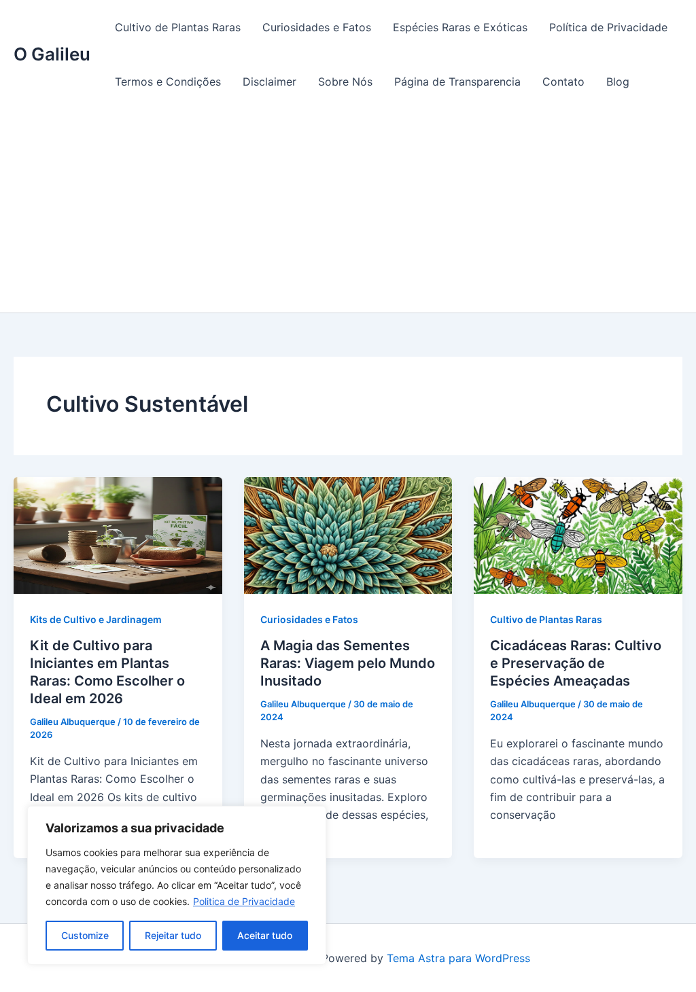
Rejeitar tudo (173, 935)
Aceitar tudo (264, 935)
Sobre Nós (345, 81)
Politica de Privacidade (244, 901)
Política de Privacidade (608, 27)
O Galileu (52, 54)
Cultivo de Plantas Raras (178, 27)
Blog (617, 81)
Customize (85, 935)
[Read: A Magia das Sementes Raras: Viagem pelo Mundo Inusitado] (348, 534)
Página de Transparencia (457, 81)
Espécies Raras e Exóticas (460, 27)
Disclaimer (269, 81)
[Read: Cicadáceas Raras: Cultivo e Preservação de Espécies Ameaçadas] (578, 534)
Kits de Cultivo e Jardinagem (96, 619)
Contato (563, 81)
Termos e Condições (168, 81)
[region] (176, 885)
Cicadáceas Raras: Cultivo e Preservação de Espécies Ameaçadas (575, 663)
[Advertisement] (348, 211)
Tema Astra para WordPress (458, 958)
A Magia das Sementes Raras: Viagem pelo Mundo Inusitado (347, 663)
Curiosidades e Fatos (316, 27)
